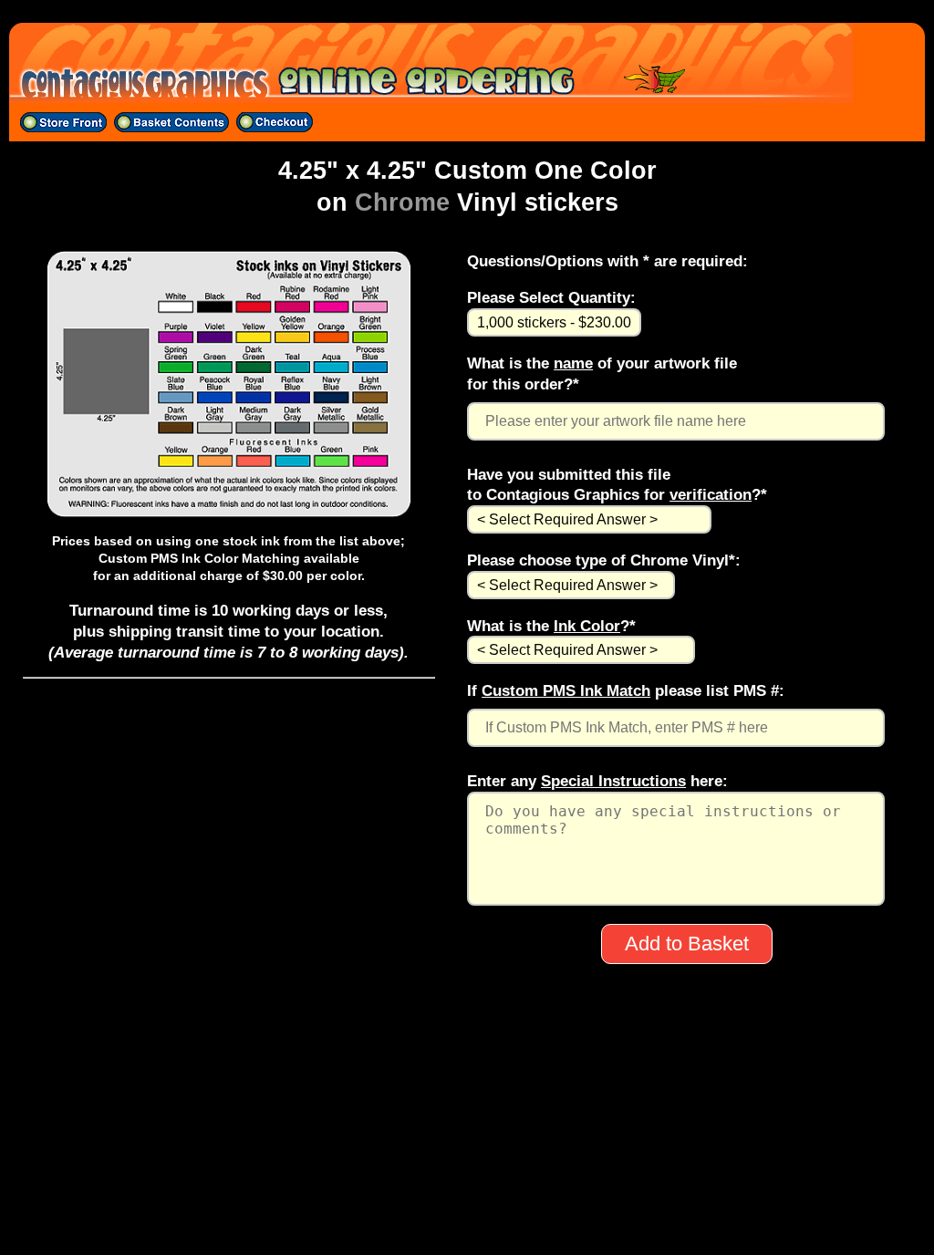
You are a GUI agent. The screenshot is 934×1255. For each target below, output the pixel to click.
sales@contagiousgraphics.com (467, 1197)
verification (710, 494)
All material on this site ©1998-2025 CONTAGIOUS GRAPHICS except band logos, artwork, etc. (467, 1220)
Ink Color (587, 626)
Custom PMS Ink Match (566, 690)
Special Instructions (613, 781)
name (573, 363)
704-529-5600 (467, 1173)
